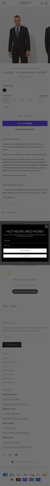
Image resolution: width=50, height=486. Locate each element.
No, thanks (25, 256)
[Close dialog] (46, 226)
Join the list (25, 250)
